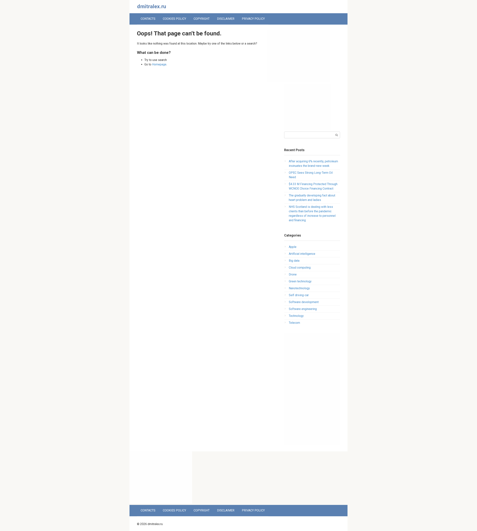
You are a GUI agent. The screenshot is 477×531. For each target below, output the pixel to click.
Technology (296, 316)
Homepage (159, 64)
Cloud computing (300, 267)
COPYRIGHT (202, 19)
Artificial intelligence (302, 254)
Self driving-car (299, 295)
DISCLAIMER (225, 19)
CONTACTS (148, 19)
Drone (293, 274)
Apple (292, 247)
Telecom (294, 322)
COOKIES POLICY (174, 19)
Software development (304, 302)
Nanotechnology (299, 288)
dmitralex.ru (151, 6)
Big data (294, 260)
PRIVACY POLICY (253, 19)
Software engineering (303, 309)
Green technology (300, 281)
